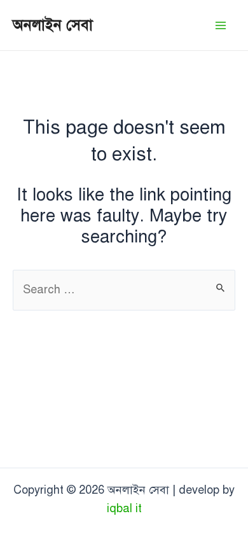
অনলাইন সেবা (53, 24)
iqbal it (124, 508)
